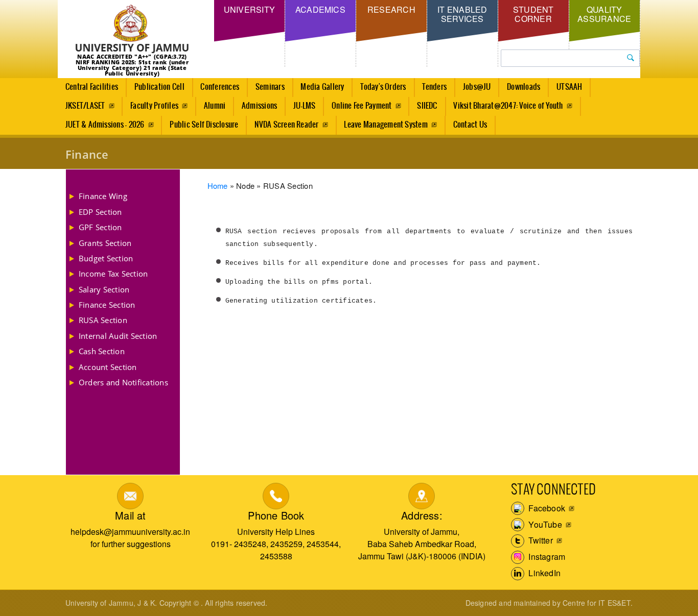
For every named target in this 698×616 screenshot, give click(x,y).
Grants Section (105, 243)
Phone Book (276, 515)
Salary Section (104, 289)
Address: (422, 515)
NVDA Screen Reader (286, 124)
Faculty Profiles (154, 106)
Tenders (434, 87)
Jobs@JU (477, 87)
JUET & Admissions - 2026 (105, 124)
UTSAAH (569, 87)
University (249, 9)
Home (217, 185)
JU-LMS (304, 106)
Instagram (545, 556)
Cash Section (102, 351)
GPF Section (100, 227)
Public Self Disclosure (204, 124)
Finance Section (107, 305)
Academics (320, 9)
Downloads (523, 87)
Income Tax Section (113, 273)
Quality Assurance (604, 14)
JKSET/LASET (85, 106)
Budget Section (106, 258)
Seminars (270, 87)
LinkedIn (543, 573)
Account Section (108, 367)
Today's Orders (383, 87)
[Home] (132, 29)
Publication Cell (159, 87)
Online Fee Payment (361, 106)
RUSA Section (103, 320)
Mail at (130, 515)
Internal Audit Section (118, 336)
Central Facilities (91, 87)
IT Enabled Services (462, 14)
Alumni (214, 106)
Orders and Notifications (123, 382)
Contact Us (470, 124)
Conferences (219, 87)
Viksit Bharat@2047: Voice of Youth (508, 106)
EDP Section (100, 212)
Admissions (259, 106)
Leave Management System (386, 124)
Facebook (545, 508)
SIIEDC (427, 106)
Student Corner (533, 14)
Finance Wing (103, 196)
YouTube (544, 524)
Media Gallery (322, 87)
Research (391, 9)
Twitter (539, 540)
